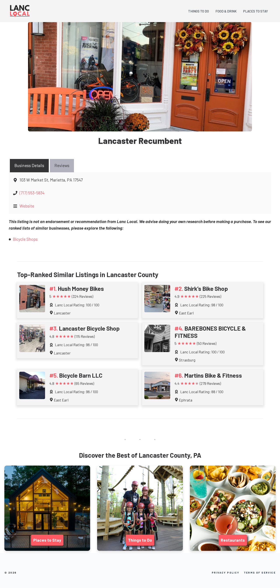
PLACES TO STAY (255, 11)
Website (26, 205)
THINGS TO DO (198, 11)
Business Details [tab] (29, 165)
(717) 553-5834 (31, 192)
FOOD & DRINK (226, 11)
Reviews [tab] (61, 165)
